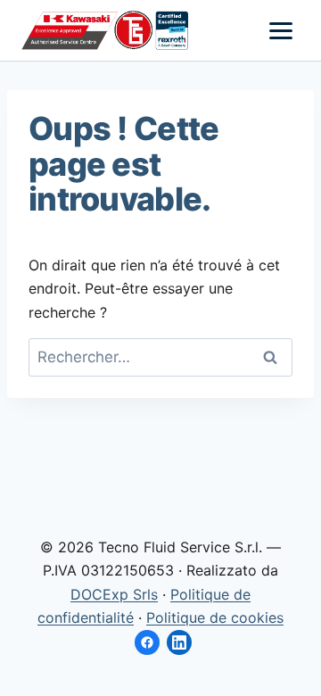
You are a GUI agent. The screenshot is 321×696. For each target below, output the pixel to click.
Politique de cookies (215, 617)
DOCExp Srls (114, 594)
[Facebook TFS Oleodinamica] (147, 642)
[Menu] (281, 30)
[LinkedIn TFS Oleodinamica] (179, 642)
